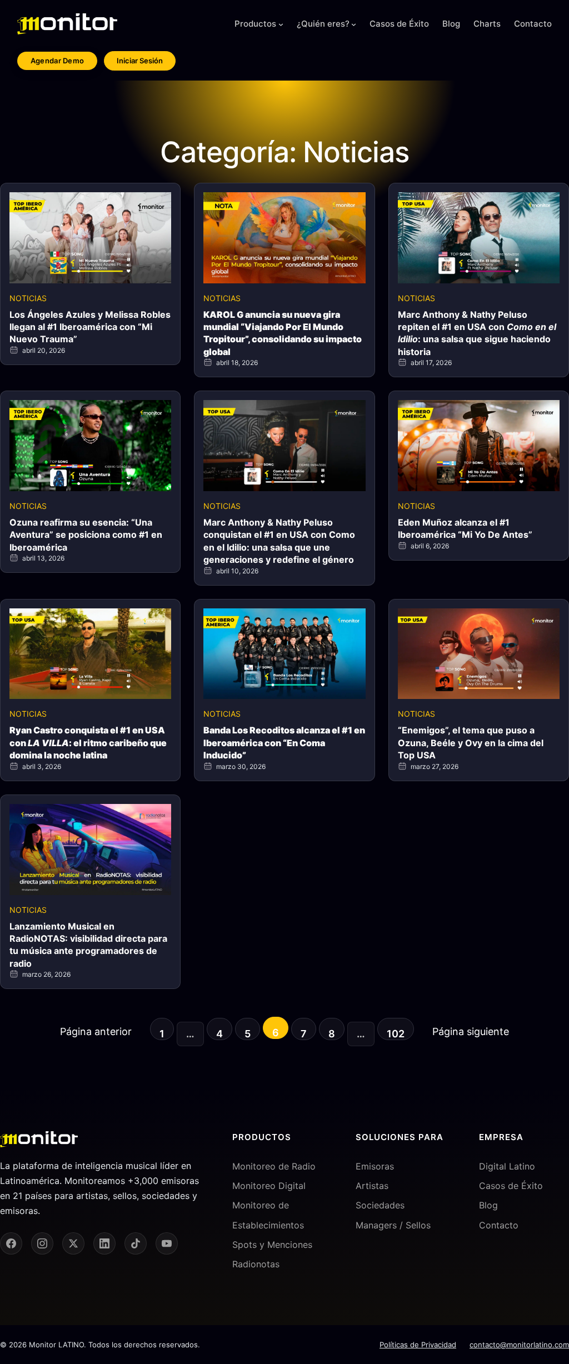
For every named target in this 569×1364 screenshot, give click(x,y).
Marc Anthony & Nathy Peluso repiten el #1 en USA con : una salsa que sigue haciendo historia (477, 333)
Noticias (28, 298)
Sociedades (380, 1205)
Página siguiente (470, 1031)
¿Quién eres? (323, 23)
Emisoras (375, 1166)
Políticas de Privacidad (418, 1344)
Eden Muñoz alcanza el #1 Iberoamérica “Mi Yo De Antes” (465, 528)
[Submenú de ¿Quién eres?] (353, 24)
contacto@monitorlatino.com (519, 1344)
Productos (255, 23)
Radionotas (255, 1264)
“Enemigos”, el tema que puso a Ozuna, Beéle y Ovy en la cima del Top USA (470, 743)
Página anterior (96, 1031)
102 (396, 1034)
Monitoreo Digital (269, 1185)
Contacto (498, 1225)
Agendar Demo (57, 60)
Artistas (372, 1185)
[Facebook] (11, 1243)
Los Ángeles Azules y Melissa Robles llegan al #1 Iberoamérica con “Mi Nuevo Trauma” (90, 327)
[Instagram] (42, 1243)
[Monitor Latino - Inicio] (67, 23)
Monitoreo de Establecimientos (268, 1215)
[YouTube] (167, 1243)
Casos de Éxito (511, 1185)
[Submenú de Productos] (280, 24)
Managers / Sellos (393, 1225)
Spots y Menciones (272, 1244)
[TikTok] (135, 1243)
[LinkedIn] (104, 1243)
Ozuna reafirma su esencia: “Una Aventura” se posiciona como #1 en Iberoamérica (85, 535)
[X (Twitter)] (73, 1243)
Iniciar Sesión (140, 60)
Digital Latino (507, 1166)
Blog (488, 1205)
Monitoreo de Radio (274, 1166)
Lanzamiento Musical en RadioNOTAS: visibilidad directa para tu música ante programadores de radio (88, 945)
